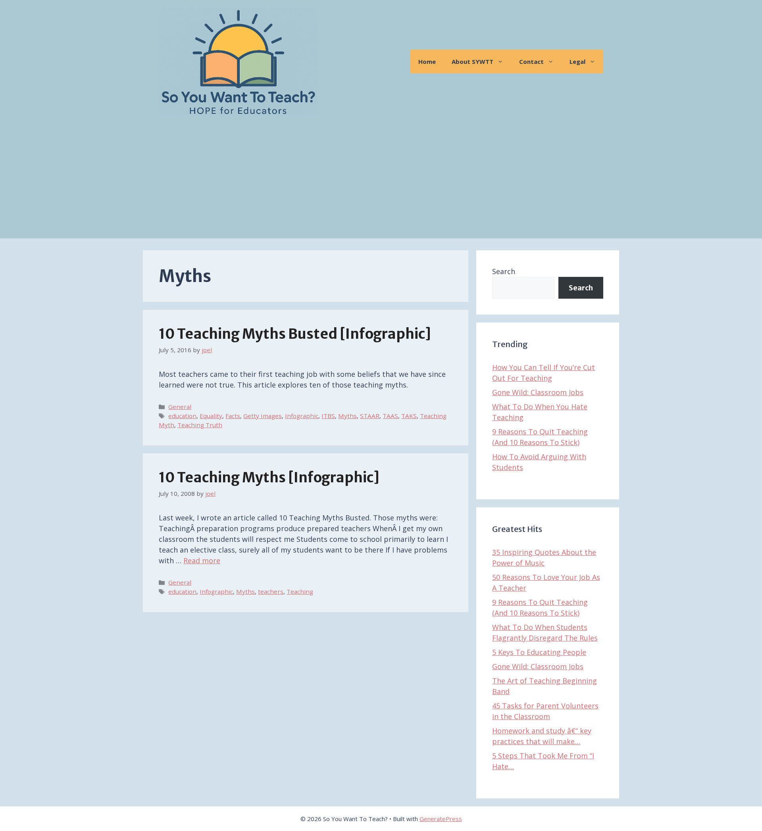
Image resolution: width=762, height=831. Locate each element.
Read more (201, 560)
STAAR (369, 416)
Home (427, 61)
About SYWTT (472, 61)
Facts (232, 416)
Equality (211, 416)
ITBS (328, 416)
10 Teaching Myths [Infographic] (269, 477)
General (179, 407)
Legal (577, 61)
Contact (531, 61)
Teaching (300, 591)
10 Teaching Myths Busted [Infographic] (295, 334)
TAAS (390, 416)
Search (503, 271)
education (182, 416)
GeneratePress (440, 819)
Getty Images (262, 416)
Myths (347, 416)
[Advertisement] (381, 182)
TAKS (409, 416)
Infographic (301, 416)
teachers (270, 591)
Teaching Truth (199, 425)
